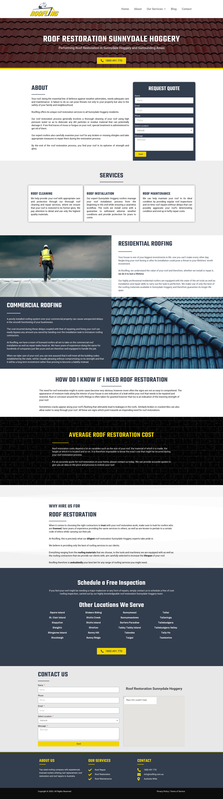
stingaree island (57, 632)
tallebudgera (165, 622)
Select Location (141, 126)
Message (139, 136)
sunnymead (129, 612)
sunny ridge (93, 637)
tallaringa (166, 617)
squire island (57, 612)
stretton (93, 627)
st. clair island (57, 617)
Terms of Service (177, 791)
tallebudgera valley (165, 627)
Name (137, 96)
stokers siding (93, 612)
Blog (174, 9)
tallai (165, 612)
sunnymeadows (130, 617)
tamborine (166, 637)
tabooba (129, 632)
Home (125, 9)
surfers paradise (129, 622)
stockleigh (57, 637)
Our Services (155, 9)
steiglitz (57, 627)
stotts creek (93, 617)
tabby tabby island (129, 627)
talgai (129, 637)
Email (137, 106)
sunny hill (93, 632)
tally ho (165, 632)
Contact (187, 9)
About (138, 9)
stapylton (57, 622)
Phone (137, 116)
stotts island (93, 622)
